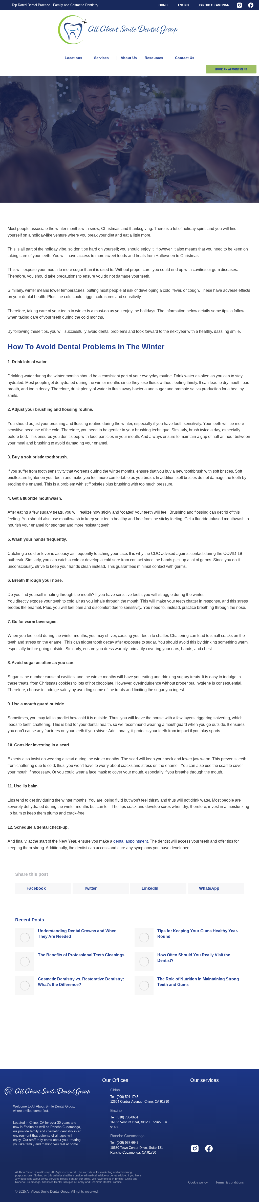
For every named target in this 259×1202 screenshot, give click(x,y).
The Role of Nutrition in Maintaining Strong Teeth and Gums (198, 982)
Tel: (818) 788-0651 (124, 1117)
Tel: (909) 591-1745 (124, 1097)
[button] (43, 888)
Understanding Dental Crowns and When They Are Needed (77, 934)
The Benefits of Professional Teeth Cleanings (81, 955)
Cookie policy (198, 1182)
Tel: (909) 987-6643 (124, 1143)
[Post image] (24, 937)
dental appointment (130, 841)
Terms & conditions (229, 1182)
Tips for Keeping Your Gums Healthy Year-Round (197, 934)
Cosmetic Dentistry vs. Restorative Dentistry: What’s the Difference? (81, 982)
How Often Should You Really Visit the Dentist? (193, 958)
